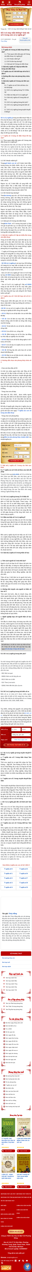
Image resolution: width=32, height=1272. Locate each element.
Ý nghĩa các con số (11, 1085)
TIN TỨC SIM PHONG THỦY (7, 1200)
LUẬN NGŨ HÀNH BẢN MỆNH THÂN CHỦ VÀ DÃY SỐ (23, 1140)
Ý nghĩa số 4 (8, 887)
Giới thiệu (3, 1205)
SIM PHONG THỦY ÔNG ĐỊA (8, 1197)
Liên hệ (3, 1210)
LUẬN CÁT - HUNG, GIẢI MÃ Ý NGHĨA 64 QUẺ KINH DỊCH (8, 1176)
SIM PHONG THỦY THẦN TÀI (23, 1194)
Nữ (28, 449)
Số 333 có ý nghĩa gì (9, 263)
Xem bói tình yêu (10, 1062)
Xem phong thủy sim (16, 460)
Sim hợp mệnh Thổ (11, 990)
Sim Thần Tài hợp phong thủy (14, 1006)
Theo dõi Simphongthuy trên (25, 39)
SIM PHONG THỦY (19, 1197)
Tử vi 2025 (9, 1029)
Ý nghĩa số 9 (23, 887)
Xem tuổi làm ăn (10, 1094)
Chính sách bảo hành (23, 1217)
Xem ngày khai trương (12, 1038)
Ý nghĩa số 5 (23, 869)
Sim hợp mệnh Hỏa (11, 987)
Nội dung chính (7, 47)
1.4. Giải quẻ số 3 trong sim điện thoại (16, 64)
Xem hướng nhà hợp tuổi (13, 1106)
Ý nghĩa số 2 (8, 878)
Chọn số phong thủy (16, 24)
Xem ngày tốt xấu (10, 1035)
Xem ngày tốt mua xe (12, 1050)
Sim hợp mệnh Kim (11, 977)
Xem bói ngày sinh (11, 1059)
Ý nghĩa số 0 (8, 869)
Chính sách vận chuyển (24, 1205)
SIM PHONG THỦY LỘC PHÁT (8, 1194)
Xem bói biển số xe (11, 1026)
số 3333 (8, 275)
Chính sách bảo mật (7, 1226)
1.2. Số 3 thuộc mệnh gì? (12, 59)
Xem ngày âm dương (12, 1053)
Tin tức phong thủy (11, 1082)
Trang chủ (3, 29)
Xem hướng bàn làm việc (13, 1079)
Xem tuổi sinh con (11, 1103)
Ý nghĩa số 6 (23, 873)
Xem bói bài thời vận (11, 1056)
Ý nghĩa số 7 (23, 878)
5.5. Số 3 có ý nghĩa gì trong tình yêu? (16, 102)
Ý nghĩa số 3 (8, 882)
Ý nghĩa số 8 (23, 882)
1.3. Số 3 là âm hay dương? (13, 61)
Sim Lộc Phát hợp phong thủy (14, 1003)
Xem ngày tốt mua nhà (12, 1044)
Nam (19, 449)
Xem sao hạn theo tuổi (12, 1091)
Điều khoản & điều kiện (7, 1214)
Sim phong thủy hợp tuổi (12, 1076)
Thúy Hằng (4, 41)
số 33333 (28, 284)
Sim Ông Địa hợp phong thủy (14, 1009)
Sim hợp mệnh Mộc (11, 981)
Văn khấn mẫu (10, 1088)
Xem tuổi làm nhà (10, 1097)
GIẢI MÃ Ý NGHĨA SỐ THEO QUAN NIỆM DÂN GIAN (23, 1176)
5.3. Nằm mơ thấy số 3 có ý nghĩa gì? (16, 95)
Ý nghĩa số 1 (8, 873)
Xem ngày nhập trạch (12, 1047)
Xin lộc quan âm (10, 1032)
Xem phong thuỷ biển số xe (16, 745)
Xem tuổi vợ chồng (11, 1100)
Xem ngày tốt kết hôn (12, 1041)
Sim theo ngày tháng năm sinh (14, 1022)
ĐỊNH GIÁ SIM (27, 1197)
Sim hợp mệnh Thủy (11, 984)
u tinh (16, 474)
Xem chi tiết (8, 1151)
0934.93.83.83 (16, 1231)
